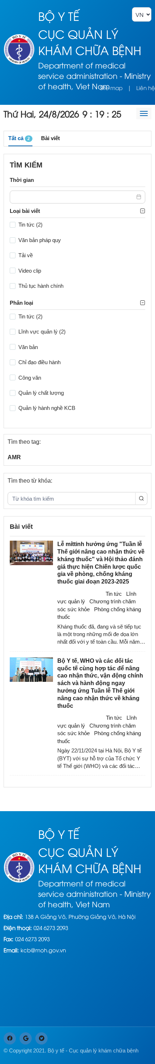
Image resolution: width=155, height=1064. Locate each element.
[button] (139, 197)
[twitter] (41, 1038)
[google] (25, 1038)
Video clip (29, 271)
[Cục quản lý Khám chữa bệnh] (19, 48)
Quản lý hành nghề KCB (46, 408)
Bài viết (50, 138)
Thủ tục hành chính (40, 286)
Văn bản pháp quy (39, 240)
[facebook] (10, 1038)
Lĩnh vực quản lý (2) (42, 331)
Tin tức (114, 594)
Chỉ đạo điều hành (39, 362)
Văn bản (28, 347)
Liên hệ (145, 87)
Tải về (25, 255)
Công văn (29, 378)
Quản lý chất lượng (41, 393)
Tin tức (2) (30, 225)
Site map (111, 87)
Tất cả (19, 138)
